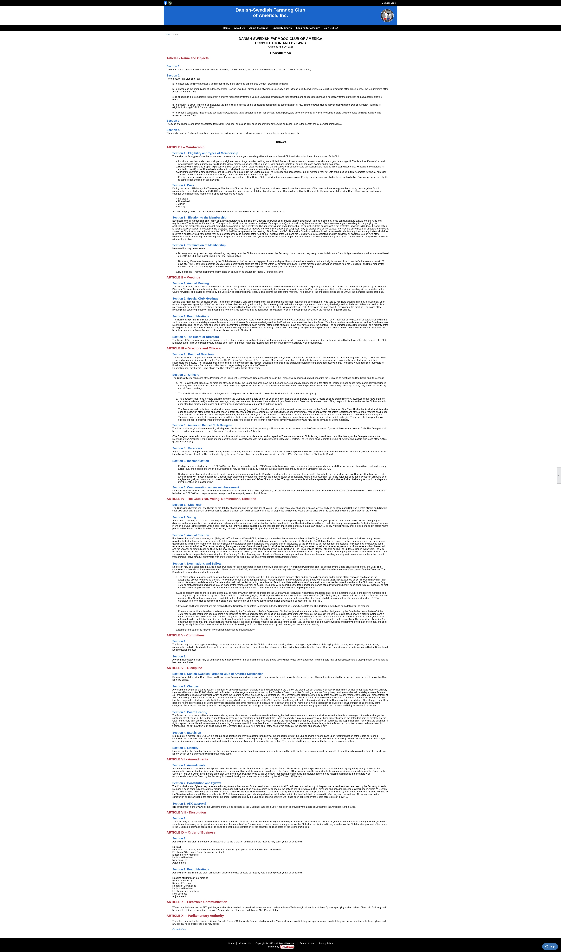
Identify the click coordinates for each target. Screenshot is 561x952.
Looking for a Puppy (308, 28)
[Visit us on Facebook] (165, 3)
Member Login (389, 3)
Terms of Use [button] (307, 943)
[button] (239, 28)
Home (226, 28)
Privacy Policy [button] (326, 943)
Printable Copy (179, 929)
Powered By (273, 946)
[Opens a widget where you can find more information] (550, 947)
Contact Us (245, 943)
